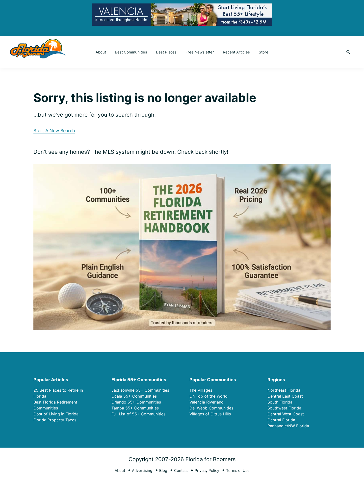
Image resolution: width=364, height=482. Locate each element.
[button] (348, 52)
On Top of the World (208, 396)
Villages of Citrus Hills (210, 413)
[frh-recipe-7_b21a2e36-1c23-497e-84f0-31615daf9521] (182, 168)
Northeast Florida (283, 390)
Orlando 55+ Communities (136, 402)
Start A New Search (54, 130)
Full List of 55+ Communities (138, 413)
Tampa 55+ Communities (135, 408)
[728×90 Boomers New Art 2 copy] (182, 7)
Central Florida (281, 419)
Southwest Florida (284, 408)
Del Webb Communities (211, 408)
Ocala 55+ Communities (134, 396)
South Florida (279, 402)
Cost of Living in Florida (55, 413)
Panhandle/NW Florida (288, 425)
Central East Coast (285, 396)
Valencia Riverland (206, 402)
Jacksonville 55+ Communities (140, 390)
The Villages (200, 390)
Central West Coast (285, 413)
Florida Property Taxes (54, 419)
